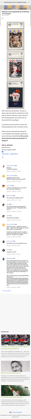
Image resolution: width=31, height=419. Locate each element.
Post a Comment (6, 290)
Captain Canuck (10, 165)
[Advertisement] (15, 311)
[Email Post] (2, 152)
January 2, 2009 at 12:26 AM (14, 237)
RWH (8, 249)
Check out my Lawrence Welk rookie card (11, 373)
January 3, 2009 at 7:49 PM (13, 287)
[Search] (29, 2)
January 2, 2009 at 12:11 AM (14, 200)
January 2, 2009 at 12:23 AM (14, 211)
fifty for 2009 (5, 153)
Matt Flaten (9, 195)
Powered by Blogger (16, 412)
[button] (2, 18)
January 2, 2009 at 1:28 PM (13, 245)
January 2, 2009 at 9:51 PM (13, 254)
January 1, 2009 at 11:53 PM (14, 191)
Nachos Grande (10, 175)
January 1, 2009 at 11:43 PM (14, 181)
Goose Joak (10, 241)
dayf (8, 204)
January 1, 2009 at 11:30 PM (14, 171)
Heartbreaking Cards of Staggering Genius (15, 2)
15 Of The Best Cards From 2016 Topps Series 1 (12, 397)
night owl (9, 185)
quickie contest (14, 153)
